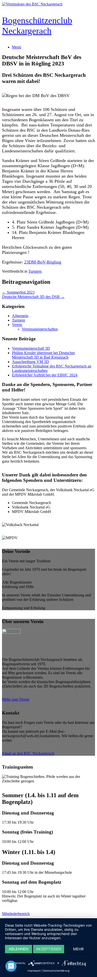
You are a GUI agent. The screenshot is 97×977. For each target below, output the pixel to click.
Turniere (35, 271)
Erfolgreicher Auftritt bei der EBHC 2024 (44, 375)
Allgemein (20, 316)
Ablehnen (18, 949)
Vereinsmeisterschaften (40, 329)
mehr (78, 949)
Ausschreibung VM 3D (30, 362)
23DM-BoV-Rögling (42, 262)
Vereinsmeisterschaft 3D (31, 348)
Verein (17, 325)
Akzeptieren (48, 949)
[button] (48, 561)
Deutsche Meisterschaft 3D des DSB (33, 297)
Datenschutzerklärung (56, 970)
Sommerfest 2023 (18, 292)
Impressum (34, 970)
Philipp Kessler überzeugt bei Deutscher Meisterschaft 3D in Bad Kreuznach (43, 355)
